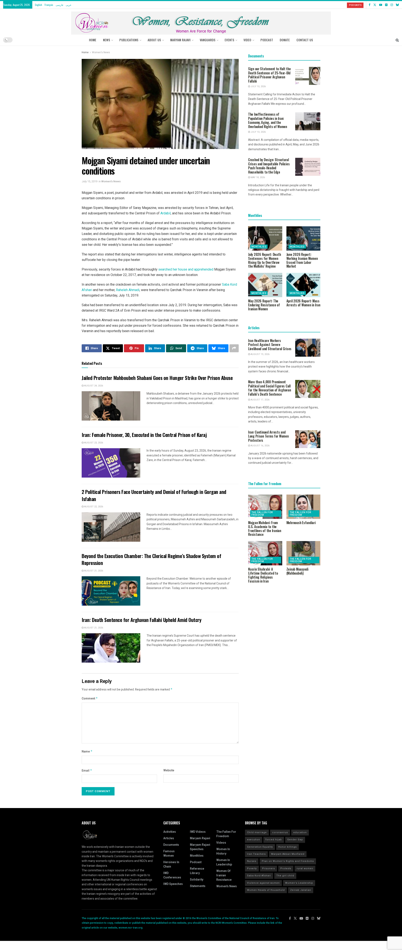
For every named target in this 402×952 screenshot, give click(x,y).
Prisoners (268, 868)
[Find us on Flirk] (386, 5)
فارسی (59, 4)
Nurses (251, 861)
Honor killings (287, 847)
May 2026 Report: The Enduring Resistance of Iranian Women (264, 304)
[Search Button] (397, 40)
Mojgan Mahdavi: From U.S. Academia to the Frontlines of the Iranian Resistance (264, 528)
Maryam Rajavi (200, 838)
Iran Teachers (256, 854)
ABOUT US (154, 40)
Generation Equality (260, 847)
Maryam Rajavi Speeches (200, 847)
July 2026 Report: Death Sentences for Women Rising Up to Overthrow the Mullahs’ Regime (264, 260)
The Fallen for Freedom (262, 513)
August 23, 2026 (93, 442)
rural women (305, 868)
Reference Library (197, 871)
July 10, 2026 (258, 86)
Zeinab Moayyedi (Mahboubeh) (297, 571)
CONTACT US (304, 40)
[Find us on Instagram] (391, 5)
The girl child (285, 875)
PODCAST (266, 40)
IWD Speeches (173, 884)
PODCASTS (355, 5)
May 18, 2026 (257, 177)
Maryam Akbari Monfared (287, 854)
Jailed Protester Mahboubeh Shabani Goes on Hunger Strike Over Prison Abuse (157, 377)
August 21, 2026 (93, 570)
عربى (68, 4)
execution (253, 839)
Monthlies (258, 247)
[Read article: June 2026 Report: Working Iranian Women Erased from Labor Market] (303, 238)
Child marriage (257, 832)
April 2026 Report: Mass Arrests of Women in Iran (303, 302)
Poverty (252, 868)
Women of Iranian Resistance (224, 875)
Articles (168, 838)
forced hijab (273, 839)
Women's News (101, 52)
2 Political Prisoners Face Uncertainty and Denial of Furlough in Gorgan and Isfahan (154, 495)
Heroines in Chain (171, 864)
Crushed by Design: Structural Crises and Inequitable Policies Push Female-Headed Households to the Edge (269, 166)
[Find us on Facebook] (369, 5)
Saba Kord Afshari (259, 875)
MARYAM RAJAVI (180, 40)
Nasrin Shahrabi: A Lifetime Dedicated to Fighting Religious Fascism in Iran (263, 575)
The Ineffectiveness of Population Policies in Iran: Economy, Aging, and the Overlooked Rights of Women (267, 120)
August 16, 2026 (259, 445)
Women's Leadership (299, 883)
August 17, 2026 (259, 400)
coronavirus (280, 832)
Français (49, 4)
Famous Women (169, 853)
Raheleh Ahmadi (127, 290)
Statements (197, 886)
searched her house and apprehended (185, 269)
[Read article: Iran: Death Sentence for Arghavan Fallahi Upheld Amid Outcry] (111, 648)
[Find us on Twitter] (374, 5)
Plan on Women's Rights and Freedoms (288, 861)
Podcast (195, 862)
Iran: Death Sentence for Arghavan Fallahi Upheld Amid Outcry (141, 619)
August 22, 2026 (93, 506)
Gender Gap (295, 839)
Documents (171, 845)
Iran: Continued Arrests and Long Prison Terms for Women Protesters (268, 436)
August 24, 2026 (93, 385)
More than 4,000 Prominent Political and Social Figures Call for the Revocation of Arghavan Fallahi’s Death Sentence (269, 388)
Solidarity (196, 879)
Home (92, 40)
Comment (90, 698)
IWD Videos (198, 832)
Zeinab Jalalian (300, 890)
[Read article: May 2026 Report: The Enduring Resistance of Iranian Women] (265, 285)
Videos (221, 843)
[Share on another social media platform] (234, 348)
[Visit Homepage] (201, 21)
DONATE (285, 40)
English (38, 4)
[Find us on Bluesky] (397, 5)
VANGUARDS (207, 40)
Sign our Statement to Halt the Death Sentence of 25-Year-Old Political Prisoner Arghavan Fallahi (269, 75)
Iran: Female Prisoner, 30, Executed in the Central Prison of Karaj (144, 434)
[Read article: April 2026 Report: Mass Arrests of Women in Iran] (303, 285)
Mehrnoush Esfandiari (301, 522)
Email (87, 770)
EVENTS (229, 40)
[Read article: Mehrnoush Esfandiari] (303, 507)
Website (168, 770)
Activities (169, 832)
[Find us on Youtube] (380, 5)
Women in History (223, 851)
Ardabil (165, 213)
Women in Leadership (224, 862)
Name (87, 751)
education (300, 832)
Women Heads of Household (266, 890)
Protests (285, 868)
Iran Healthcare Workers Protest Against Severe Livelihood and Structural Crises (269, 344)
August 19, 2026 (259, 354)
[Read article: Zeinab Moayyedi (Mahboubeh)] (303, 553)
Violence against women (263, 883)
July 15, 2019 (89, 181)
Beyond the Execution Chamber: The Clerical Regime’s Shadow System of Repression (151, 559)
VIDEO (247, 40)
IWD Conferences (172, 875)
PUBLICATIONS (128, 40)
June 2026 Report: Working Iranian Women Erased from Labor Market (302, 260)
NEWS (106, 40)
